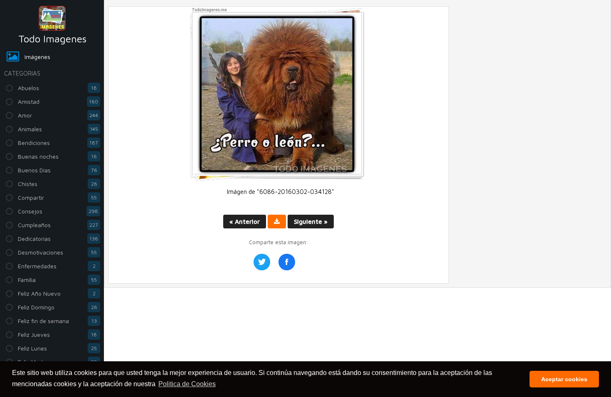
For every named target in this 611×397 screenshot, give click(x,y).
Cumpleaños (58, 224)
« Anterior (244, 221)
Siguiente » (311, 221)
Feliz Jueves (57, 334)
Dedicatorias (58, 238)
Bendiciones (58, 142)
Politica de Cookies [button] (187, 383)
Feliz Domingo (57, 307)
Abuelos (57, 87)
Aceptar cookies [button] (564, 379)
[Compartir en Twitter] (262, 262)
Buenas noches (57, 156)
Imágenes (37, 56)
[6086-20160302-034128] (278, 179)
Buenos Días (57, 170)
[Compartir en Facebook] (286, 262)
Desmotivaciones (57, 252)
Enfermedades (57, 266)
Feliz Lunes (57, 348)
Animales (58, 128)
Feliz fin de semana (57, 320)
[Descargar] (277, 221)
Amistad (58, 101)
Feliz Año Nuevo (57, 293)
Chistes (57, 183)
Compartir (57, 197)
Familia (57, 279)
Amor (58, 115)
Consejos (58, 211)
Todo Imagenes (52, 38)
